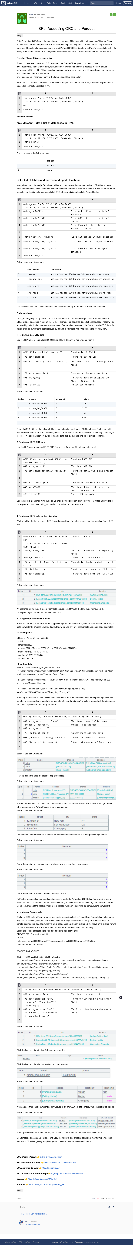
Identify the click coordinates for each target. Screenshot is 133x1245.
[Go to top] (120, 997)
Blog (42, 3)
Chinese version (32, 1224)
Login (118, 3)
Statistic (36, 1242)
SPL (20, 1242)
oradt (31, 14)
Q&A (70, 3)
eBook (62, 3)
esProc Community (66, 1242)
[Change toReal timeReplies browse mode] (109, 1207)
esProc (19, 1198)
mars (26, 1221)
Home (26, 3)
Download (79, 3)
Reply (31, 17)
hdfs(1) (19, 35)
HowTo (34, 3)
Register (127, 3)
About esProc (10, 1242)
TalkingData (52, 3)
